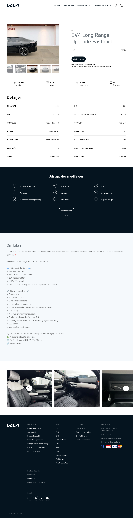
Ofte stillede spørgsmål (102, 5)
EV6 (57, 447)
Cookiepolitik (32, 432)
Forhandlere (31, 475)
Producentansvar (33, 451)
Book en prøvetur (82, 428)
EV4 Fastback (61, 440)
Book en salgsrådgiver (84, 432)
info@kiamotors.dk (113, 438)
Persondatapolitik (33, 436)
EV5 (57, 444)
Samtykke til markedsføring (37, 444)
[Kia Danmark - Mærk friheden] (18, 5)
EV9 (57, 451)
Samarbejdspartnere (35, 440)
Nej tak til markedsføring (36, 447)
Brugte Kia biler (81, 436)
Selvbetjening (82, 5)
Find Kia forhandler (83, 440)
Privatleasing (69, 5)
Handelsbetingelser (34, 428)
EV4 (57, 436)
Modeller (57, 5)
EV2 (57, 428)
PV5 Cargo (60, 459)
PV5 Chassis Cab (62, 463)
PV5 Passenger (61, 455)
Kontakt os (31, 478)
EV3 (57, 432)
